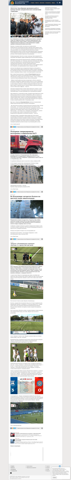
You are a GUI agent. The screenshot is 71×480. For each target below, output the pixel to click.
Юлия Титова (15, 189)
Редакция (48, 467)
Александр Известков (17, 425)
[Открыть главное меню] (60, 3)
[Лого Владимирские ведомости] (19, 3)
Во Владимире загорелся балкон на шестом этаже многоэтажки (26, 440)
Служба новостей (16, 124)
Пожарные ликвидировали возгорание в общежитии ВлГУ (28, 433)
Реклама (47, 469)
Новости (37, 2)
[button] (11, 24)
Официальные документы (31, 467)
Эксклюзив (42, 2)
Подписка (48, 470)
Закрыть (54, 477)
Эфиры (53, 2)
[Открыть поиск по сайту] (57, 3)
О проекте (48, 466)
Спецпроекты (48, 2)
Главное (32, 2)
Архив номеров (29, 466)
